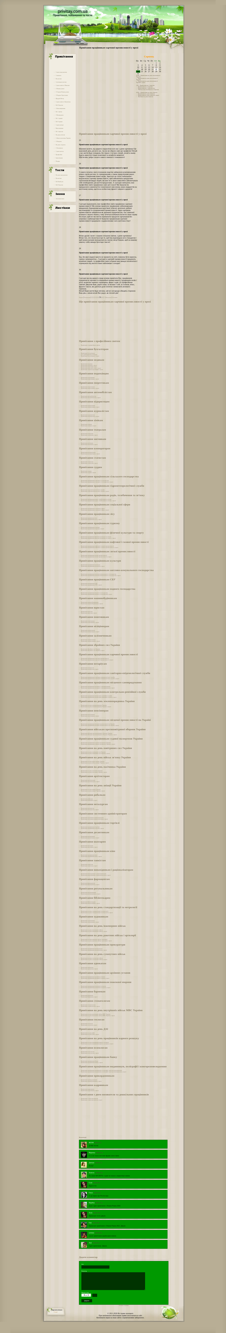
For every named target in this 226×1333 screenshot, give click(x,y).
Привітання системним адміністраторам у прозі (94, 819)
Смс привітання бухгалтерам (89, 354)
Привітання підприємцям (88, 405)
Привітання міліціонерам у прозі (90, 631)
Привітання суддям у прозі (88, 472)
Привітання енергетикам (88, 387)
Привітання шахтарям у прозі (89, 847)
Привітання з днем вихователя (89, 1098)
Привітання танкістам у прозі (89, 866)
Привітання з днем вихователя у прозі (91, 1100)
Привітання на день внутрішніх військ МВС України (95, 1014)
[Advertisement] (62, 65)
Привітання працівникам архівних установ (93, 977)
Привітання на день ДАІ (88, 1033)
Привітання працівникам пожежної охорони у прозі (95, 987)
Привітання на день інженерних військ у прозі (94, 931)
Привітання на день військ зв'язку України (92, 761)
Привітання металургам (87, 808)
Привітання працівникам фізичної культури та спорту (96, 536)
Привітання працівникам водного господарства (94, 593)
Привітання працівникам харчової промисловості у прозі (97, 660)
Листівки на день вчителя (145, 96)
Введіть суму (85, 1292)
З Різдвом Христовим (62, 95)
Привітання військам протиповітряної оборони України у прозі (99, 734)
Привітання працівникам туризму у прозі (92, 528)
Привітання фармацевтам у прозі (90, 884)
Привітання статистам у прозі (89, 463)
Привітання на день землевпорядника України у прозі (96, 706)
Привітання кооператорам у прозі (90, 453)
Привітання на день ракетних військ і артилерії (94, 939)
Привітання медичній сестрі (89, 366)
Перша (81, 297)
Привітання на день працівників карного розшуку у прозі (97, 1043)
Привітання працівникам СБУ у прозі (91, 585)
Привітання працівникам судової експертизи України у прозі (98, 744)
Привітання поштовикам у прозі (90, 622)
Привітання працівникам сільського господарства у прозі (97, 482)
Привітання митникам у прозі (89, 444)
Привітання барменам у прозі (89, 997)
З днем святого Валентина (63, 102)
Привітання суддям (86, 471)
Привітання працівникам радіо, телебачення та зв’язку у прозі (98, 500)
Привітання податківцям (88, 377)
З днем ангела (60, 151)
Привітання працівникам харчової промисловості (95, 658)
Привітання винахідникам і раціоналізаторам (93, 873)
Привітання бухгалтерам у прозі (90, 356)
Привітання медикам (86, 364)
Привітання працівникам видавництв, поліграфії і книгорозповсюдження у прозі (103, 1071)
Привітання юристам (87, 611)
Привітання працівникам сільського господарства (95, 480)
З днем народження (61, 72)
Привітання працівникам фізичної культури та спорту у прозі (98, 538)
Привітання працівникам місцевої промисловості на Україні (98, 724)
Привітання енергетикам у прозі (90, 388)
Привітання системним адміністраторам (92, 817)
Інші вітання (59, 158)
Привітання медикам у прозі (89, 365)
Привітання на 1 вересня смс (146, 88)
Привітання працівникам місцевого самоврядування (95, 686)
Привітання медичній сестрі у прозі (91, 368)
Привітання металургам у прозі (90, 809)
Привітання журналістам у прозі (90, 416)
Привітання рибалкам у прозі (89, 800)
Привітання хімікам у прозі (88, 425)
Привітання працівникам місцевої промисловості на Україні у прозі (100, 725)
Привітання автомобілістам (88, 396)
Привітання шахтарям (87, 845)
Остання (115, 297)
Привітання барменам (87, 995)
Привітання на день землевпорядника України (94, 705)
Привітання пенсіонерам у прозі (90, 716)
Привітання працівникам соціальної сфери (93, 508)
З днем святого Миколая (62, 85)
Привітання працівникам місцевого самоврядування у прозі (98, 688)
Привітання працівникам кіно (89, 855)
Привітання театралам (87, 433)
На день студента (60, 144)
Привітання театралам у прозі (89, 435)
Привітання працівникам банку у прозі (92, 1062)
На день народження (61, 175)
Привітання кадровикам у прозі (90, 1090)
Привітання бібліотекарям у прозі (90, 903)
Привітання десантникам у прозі (90, 837)
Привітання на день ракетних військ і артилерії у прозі (96, 940)
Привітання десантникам (88, 836)
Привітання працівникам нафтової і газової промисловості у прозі (99, 547)
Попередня (87, 297)
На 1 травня (59, 118)
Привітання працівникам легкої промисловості (94, 555)
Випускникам (59, 128)
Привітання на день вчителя (146, 93)
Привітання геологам (87, 1023)
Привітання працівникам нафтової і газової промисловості (97, 546)
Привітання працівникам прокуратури (91, 948)
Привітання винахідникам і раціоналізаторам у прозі (96, 875)
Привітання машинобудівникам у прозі (92, 603)
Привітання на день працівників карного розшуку (95, 1042)
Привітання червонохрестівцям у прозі (92, 369)
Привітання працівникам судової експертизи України (96, 742)
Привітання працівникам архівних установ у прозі (95, 978)
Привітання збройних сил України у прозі (92, 650)
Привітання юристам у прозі (89, 613)
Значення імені (60, 198)
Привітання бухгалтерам (88, 353)
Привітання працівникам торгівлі (90, 827)
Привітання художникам (88, 920)
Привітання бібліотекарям (88, 902)
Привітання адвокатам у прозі (89, 968)
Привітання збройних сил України (90, 649)
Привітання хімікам (86, 424)
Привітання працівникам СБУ (89, 583)
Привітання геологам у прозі (89, 1025)
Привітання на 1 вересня (145, 86)
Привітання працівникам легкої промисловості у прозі (96, 556)
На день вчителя (60, 135)
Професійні (59, 154)
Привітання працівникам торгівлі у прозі (92, 828)
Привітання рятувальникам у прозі (90, 894)
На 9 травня (59, 121)
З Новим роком (60, 88)
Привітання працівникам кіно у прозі (91, 856)
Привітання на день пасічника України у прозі (94, 772)
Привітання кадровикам (87, 1089)
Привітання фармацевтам (88, 883)
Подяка (58, 161)
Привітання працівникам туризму (90, 527)
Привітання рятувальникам (88, 892)
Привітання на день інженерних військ (92, 930)
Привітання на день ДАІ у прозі (90, 1034)
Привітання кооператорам (88, 452)
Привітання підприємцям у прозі (90, 407)
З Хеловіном (59, 148)
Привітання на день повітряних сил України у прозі (95, 753)
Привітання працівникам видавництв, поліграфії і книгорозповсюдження (101, 1070)
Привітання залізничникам (88, 639)
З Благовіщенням (60, 108)
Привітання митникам (87, 443)
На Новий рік (59, 181)
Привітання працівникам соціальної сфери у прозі (95, 510)
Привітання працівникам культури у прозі (93, 566)
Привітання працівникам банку (89, 1061)
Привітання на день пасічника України (92, 770)
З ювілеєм (58, 75)
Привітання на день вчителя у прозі (148, 95)
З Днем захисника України (63, 138)
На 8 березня (59, 105)
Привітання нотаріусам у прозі (89, 669)
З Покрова (59, 141)
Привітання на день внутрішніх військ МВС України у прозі (98, 1015)
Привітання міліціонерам (88, 630)
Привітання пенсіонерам (88, 714)
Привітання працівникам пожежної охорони (93, 986)
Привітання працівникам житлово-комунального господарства (98, 574)
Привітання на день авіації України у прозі (93, 791)
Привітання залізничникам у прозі (90, 641)
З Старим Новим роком (62, 92)
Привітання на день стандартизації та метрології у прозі (97, 912)
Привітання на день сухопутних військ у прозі (94, 959)
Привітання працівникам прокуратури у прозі (94, 950)
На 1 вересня (59, 131)
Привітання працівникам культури (90, 564)
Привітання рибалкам (87, 799)
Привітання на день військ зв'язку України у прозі (95, 763)
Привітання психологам (87, 1051)
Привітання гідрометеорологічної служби (93, 490)
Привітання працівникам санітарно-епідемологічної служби (98, 677)
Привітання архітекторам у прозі (90, 781)
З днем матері (60, 125)
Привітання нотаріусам (87, 667)
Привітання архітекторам (88, 780)
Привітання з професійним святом (90, 345)
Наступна (108, 297)
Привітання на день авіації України (91, 789)
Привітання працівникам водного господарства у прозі (96, 594)
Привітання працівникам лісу (89, 518)
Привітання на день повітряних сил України (93, 752)
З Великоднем (59, 115)
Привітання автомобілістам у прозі (91, 397)
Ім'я (82, 1264)
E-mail (55, 1312)
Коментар (84, 1271)
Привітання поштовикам (88, 621)
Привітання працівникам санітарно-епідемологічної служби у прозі (100, 678)
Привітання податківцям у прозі (90, 379)
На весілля (58, 78)
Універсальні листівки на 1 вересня (148, 89)
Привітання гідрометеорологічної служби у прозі (95, 491)
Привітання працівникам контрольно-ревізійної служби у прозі (98, 697)
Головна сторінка (124, 1305)
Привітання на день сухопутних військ (92, 958)
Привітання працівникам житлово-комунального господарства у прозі (101, 575)
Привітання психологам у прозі (90, 1053)
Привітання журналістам (88, 415)
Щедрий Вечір (60, 98)
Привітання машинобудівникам (89, 602)
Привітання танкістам (87, 864)
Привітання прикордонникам (89, 1079)
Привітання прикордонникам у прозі (91, 1081)
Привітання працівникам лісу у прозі (91, 519)
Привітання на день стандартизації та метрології (94, 911)
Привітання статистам (87, 461)
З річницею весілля (61, 82)
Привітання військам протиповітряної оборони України (96, 733)
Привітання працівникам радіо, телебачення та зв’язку (96, 499)
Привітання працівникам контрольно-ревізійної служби (96, 695)
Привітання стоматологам (88, 1005)
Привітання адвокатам (87, 967)
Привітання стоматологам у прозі (90, 1006)
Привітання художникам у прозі (90, 922)
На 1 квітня (59, 111)
